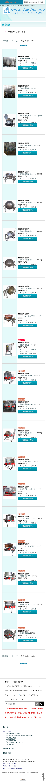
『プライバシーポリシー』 (14, 742)
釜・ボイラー (25, 63)
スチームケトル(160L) (28, 604)
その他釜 (34, 65)
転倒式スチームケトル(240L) (30, 489)
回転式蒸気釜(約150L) (28, 231)
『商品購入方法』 (11, 738)
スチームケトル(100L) (28, 519)
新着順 (5, 41)
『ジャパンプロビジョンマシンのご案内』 (19, 735)
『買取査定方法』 (11, 740)
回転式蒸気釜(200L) (27, 145)
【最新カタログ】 (8, 748)
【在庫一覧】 (6, 753)
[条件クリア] (37, 704)
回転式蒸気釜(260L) (27, 88)
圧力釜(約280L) (26, 59)
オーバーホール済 (26, 351)
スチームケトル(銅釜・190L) (30, 546)
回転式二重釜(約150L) (28, 174)
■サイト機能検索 (14, 682)
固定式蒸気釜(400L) (27, 461)
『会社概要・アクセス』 (13, 733)
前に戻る (23, 45)
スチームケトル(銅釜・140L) (30, 316)
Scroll (43, 776)
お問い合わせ (10, 2)
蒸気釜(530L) (25, 633)
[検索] (41, 704)
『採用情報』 (9, 744)
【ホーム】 (6, 727)
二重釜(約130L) (26, 576)
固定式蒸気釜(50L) (27, 345)
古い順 (14, 41)
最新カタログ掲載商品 (28, 353)
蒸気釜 (33, 63)
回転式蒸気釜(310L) (27, 376)
